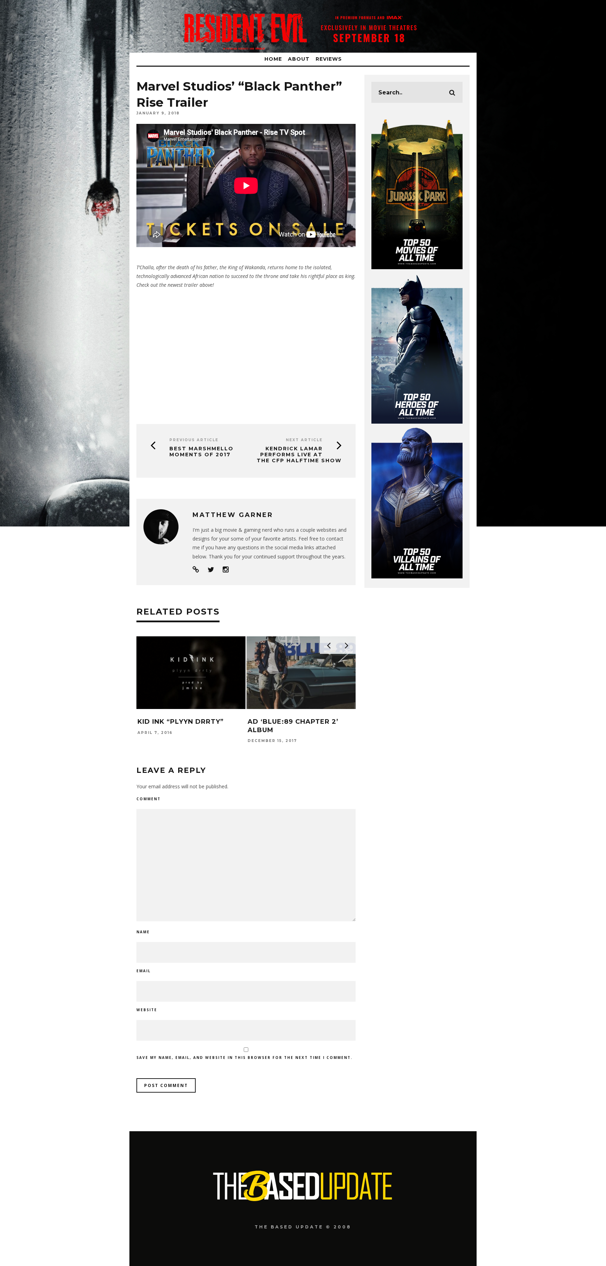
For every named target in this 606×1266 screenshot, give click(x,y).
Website (146, 1009)
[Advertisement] (246, 354)
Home (273, 59)
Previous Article (193, 440)
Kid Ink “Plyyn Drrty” (180, 721)
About (299, 59)
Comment (148, 798)
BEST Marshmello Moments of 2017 (201, 451)
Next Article (304, 440)
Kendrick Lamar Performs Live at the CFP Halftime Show (299, 454)
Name (143, 931)
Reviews (329, 59)
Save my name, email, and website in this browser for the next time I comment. (244, 1057)
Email (143, 970)
